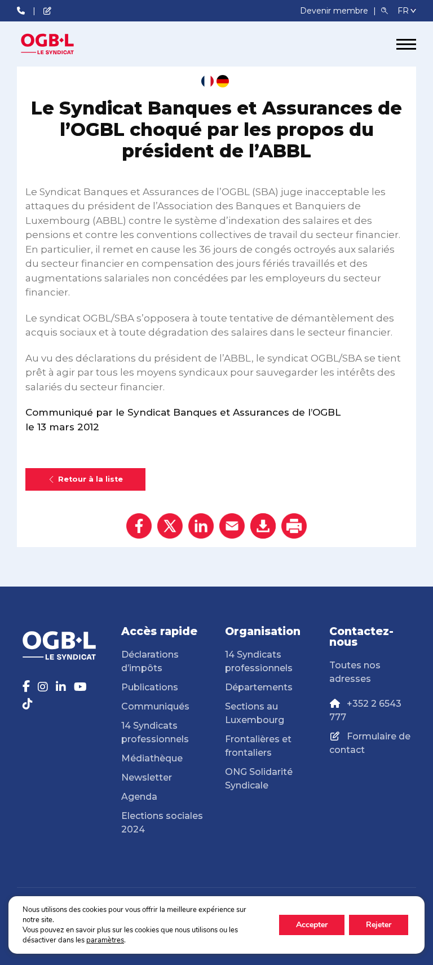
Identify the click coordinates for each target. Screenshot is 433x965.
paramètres (105, 940)
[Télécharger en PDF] (263, 526)
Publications (149, 687)
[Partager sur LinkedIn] (201, 526)
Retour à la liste (90, 479)
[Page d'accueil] (59, 44)
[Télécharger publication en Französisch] (207, 81)
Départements (259, 687)
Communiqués (155, 706)
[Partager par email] (232, 526)
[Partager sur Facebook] (139, 526)
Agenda (139, 796)
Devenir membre (335, 11)
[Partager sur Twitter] (170, 526)
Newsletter (146, 777)
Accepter (312, 924)
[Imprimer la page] (294, 526)
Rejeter (378, 924)
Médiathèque (152, 758)
